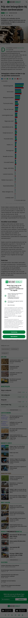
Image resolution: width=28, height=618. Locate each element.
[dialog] (14, 309)
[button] (14, 305)
